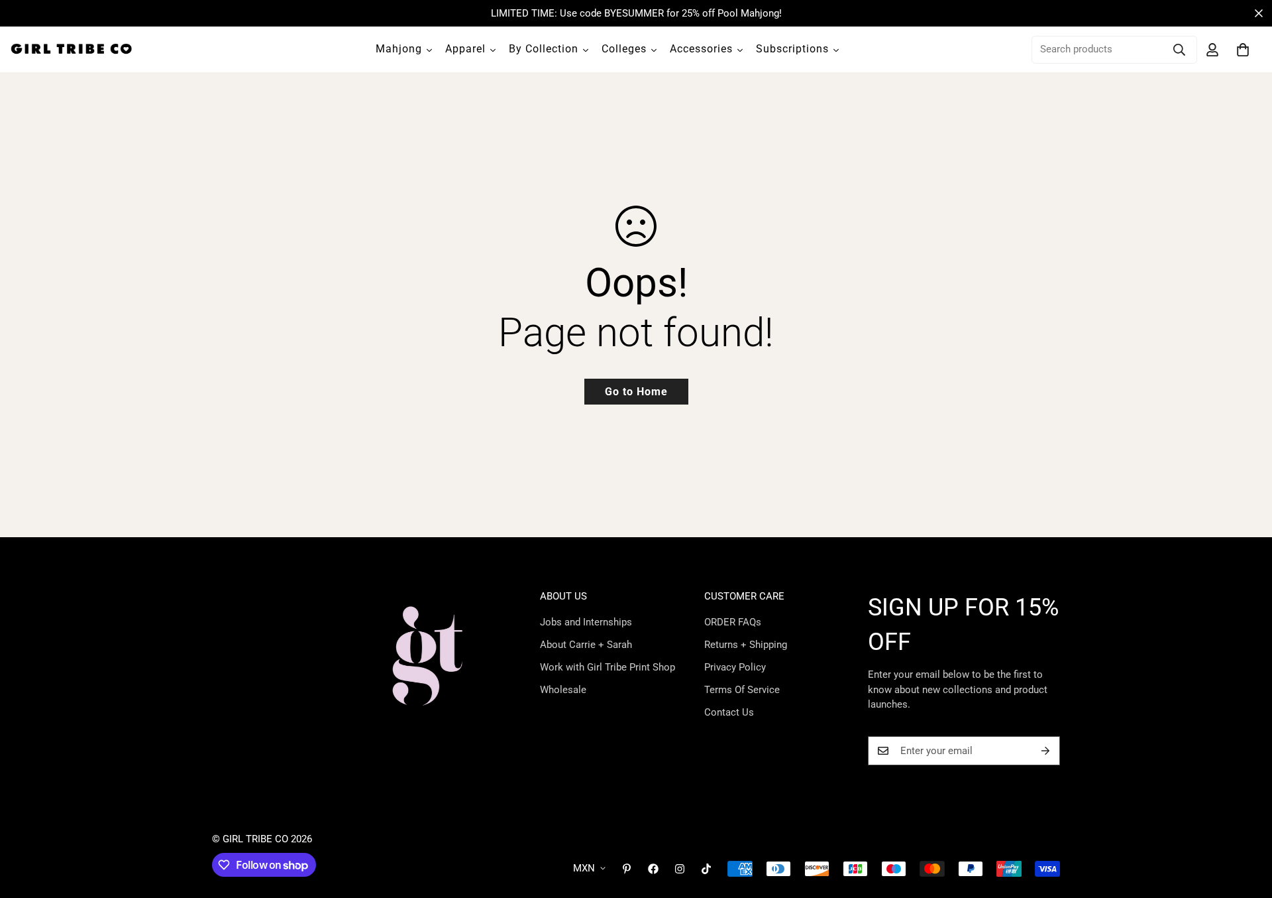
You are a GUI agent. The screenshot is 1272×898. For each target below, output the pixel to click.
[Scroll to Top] (1246, 825)
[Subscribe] (1045, 750)
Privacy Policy (735, 667)
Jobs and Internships (586, 622)
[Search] (1179, 49)
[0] (1243, 49)
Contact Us (729, 712)
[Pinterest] (626, 869)
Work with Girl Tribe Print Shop (607, 667)
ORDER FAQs (732, 622)
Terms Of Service (742, 690)
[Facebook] (653, 869)
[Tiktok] (706, 869)
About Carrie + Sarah (586, 645)
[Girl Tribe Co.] (71, 49)
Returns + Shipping (745, 645)
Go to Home (636, 391)
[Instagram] (679, 869)
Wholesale (563, 690)
